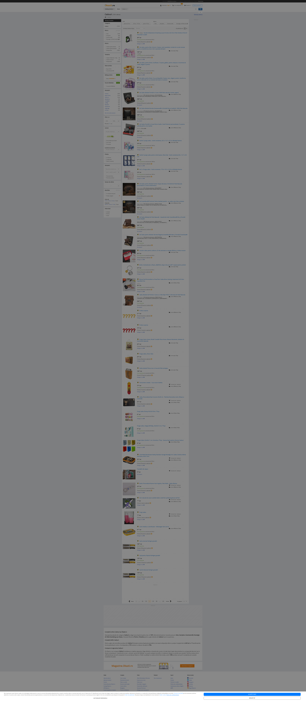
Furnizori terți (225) (178, 693)
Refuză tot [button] (252, 698)
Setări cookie (163, 695)
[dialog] (153, 696)
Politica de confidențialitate (172, 695)
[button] (100, 697)
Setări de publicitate (129, 695)
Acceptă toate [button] (252, 694)
